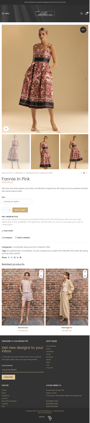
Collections (19, 173)
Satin (77, 251)
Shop (4, 393)
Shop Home (7, 173)
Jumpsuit (49, 357)
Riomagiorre (67, 327)
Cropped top (45, 251)
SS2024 (17, 253)
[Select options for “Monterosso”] (41, 276)
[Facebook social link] (8, 257)
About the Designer (9, 401)
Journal (4, 398)
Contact (5, 404)
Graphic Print (56, 251)
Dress (48, 349)
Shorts (48, 359)
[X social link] (11, 257)
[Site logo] (45, 13)
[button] (4, 78)
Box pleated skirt (14, 251)
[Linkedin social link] (17, 257)
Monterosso (23, 327)
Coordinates (18, 247)
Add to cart (20, 210)
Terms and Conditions (45, 413)
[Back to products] (84, 173)
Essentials (50, 351)
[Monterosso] (23, 297)
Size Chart (8, 231)
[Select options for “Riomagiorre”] (85, 276)
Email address (7, 365)
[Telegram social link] (20, 257)
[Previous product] (81, 173)
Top (47, 365)
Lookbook (5, 395)
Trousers (49, 368)
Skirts (48, 362)
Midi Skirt (66, 251)
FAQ (3, 406)
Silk (80, 251)
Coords (36, 251)
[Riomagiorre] (67, 297)
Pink (72, 251)
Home (4, 390)
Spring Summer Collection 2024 (39, 173)
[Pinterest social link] (14, 257)
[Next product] (86, 173)
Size (3, 197)
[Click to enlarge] (6, 128)
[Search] (81, 13)
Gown (48, 354)
